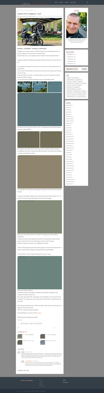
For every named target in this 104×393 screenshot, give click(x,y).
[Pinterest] (75, 44)
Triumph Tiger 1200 (38, 323)
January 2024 (68, 163)
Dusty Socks (25, 16)
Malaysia (69, 87)
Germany (80, 81)
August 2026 (68, 105)
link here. (38, 313)
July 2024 (68, 152)
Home (56, 2)
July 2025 (68, 125)
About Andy (73, 2)
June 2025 (68, 127)
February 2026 (69, 116)
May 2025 (68, 130)
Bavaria (69, 77)
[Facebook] (73, 44)
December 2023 (69, 165)
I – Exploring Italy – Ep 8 (71, 63)
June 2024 (68, 154)
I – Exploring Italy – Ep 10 (71, 59)
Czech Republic (79, 79)
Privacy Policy (65, 382)
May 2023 (68, 174)
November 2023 (69, 168)
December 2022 (69, 179)
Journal (67, 2)
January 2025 (68, 139)
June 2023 (68, 172)
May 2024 (68, 156)
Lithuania (79, 85)
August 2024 (68, 150)
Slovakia (69, 92)
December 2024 (69, 141)
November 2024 (69, 143)
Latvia (73, 85)
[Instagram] (78, 44)
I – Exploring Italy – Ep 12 (71, 54)
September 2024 (69, 147)
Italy (68, 85)
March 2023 (68, 177)
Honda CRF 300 (70, 83)
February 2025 (69, 136)
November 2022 (69, 181)
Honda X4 (77, 83)
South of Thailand (24, 323)
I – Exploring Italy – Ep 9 (71, 61)
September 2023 (69, 170)
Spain (84, 92)
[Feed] (80, 44)
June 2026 (68, 109)
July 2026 (68, 107)
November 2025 (69, 118)
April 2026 (68, 114)
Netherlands (76, 87)
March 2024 (68, 159)
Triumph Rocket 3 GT (71, 96)
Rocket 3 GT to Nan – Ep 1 (51, 340)
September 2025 (69, 121)
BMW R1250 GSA (70, 79)
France (74, 81)
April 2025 (68, 132)
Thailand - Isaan (81, 94)
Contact (61, 2)
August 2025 (68, 123)
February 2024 (69, 161)
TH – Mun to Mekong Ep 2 (28, 334)
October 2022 (69, 183)
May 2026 (68, 112)
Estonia (69, 81)
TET (68, 94)
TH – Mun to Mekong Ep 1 (51, 334)
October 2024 (69, 145)
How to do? (83, 83)
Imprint (64, 380)
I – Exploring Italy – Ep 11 (71, 56)
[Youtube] (76, 44)
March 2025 (68, 134)
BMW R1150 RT (76, 77)
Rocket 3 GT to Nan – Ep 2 (28, 340)
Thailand (22, 10)
